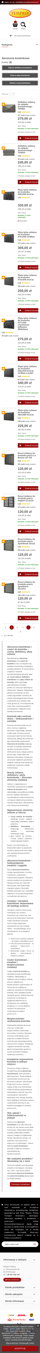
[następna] (21, 632)
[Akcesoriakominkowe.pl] (20, 13)
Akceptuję (20, 1348)
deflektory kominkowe (20, 826)
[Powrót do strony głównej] (11, 35)
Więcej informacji (12, 1343)
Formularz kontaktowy (20, 1184)
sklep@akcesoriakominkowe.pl (27, 2)
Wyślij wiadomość (13, 1280)
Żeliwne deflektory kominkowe (20, 68)
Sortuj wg (5, 94)
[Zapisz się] (34, 1244)
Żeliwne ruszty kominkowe (20, 83)
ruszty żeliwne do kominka (21, 817)
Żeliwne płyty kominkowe (20, 75)
